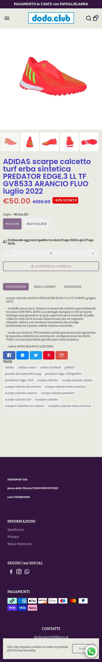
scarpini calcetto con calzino (24, 406)
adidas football (50, 367)
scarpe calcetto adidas (77, 380)
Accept (83, 648)
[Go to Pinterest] (48, 355)
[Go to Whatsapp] (27, 572)
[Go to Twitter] (36, 355)
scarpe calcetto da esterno (23, 386)
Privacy (13, 537)
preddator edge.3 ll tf (19, 380)
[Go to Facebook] (9, 355)
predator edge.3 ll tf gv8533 (63, 374)
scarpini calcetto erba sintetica (69, 406)
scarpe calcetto (47, 380)
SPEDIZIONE (72, 286)
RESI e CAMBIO (44, 286)
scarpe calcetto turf (18, 399)
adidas (9, 367)
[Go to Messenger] (22, 355)
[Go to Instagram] (19, 572)
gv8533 (70, 367)
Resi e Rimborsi (19, 544)
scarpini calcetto (46, 399)
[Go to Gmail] (61, 355)
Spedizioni (15, 530)
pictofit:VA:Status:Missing (23, 374)
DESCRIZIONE (16, 286)
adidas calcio (27, 367)
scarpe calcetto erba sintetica (65, 386)
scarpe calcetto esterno (21, 393)
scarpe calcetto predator (58, 393)
